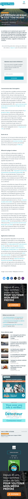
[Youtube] (15, 458)
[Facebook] (11, 278)
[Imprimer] (22, 278)
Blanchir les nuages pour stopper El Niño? (11, 435)
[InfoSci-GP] (14, 387)
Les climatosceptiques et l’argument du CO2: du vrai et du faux (13, 318)
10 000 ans (19, 144)
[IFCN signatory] (14, 467)
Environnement (4, 12)
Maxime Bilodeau (4, 19)
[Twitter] (12, 458)
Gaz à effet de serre (6, 24)
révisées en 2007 (5, 221)
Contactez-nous (14, 452)
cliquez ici (12, 47)
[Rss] (17, 458)
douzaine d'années (18, 141)
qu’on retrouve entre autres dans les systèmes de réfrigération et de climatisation (14, 105)
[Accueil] (8, 4)
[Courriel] (19, 278)
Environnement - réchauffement (9, 22)
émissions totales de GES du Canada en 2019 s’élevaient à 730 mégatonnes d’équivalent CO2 (13, 247)
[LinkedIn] (8, 278)
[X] (15, 278)
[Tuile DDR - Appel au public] (14, 412)
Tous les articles (24, 431)
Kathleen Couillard (4, 436)
